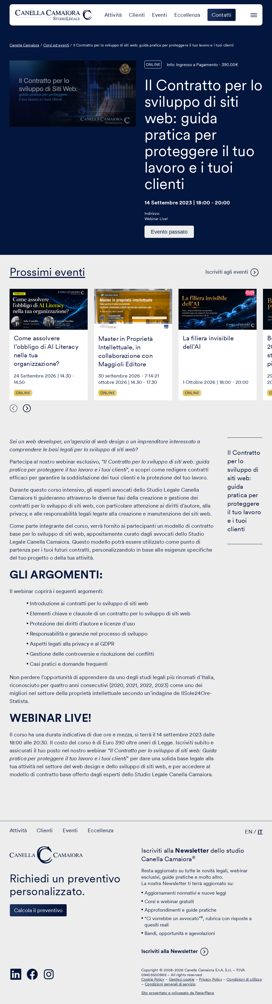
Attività (113, 15)
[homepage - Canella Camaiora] (47, 855)
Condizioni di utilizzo (244, 979)
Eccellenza (187, 15)
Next (27, 408)
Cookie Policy (152, 979)
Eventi (159, 15)
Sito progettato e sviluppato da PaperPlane (177, 993)
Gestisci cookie (181, 979)
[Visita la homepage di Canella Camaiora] (54, 15)
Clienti (137, 15)
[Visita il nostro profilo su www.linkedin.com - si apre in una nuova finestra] (16, 974)
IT (260, 832)
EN (248, 832)
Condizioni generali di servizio (170, 984)
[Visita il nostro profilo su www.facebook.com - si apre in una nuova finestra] (32, 974)
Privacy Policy (210, 979)
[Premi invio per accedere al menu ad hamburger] (253, 14)
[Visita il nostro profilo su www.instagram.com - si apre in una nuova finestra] (48, 974)
